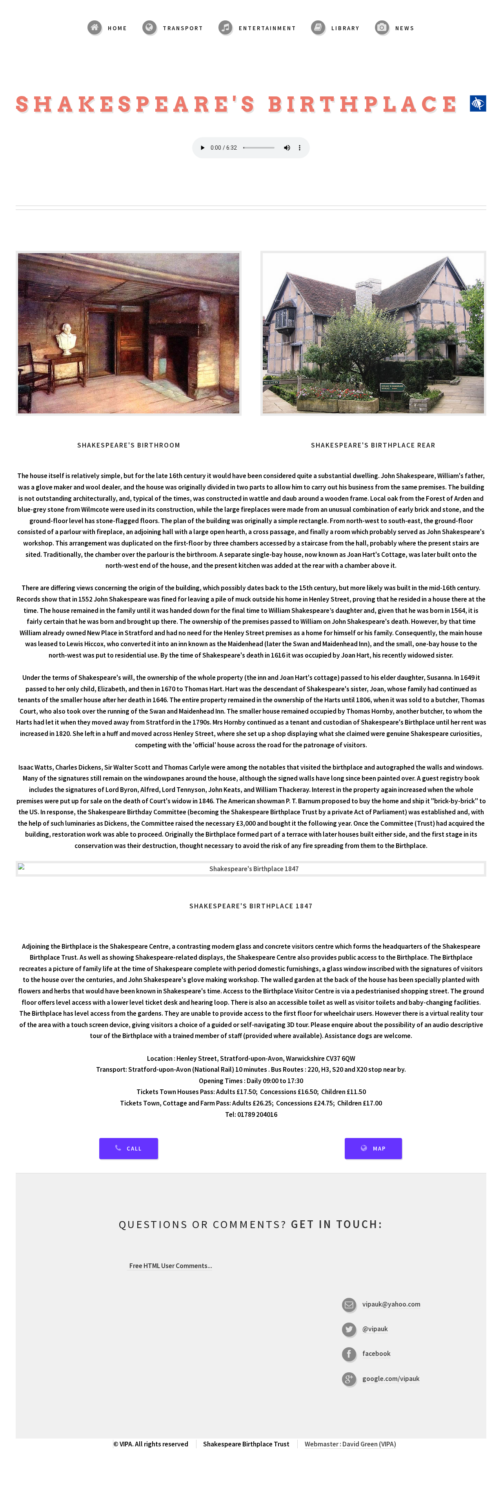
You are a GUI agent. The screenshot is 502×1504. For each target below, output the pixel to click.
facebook (376, 1353)
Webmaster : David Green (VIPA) (350, 1444)
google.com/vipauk (391, 1378)
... (170, 1265)
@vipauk (375, 1329)
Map (379, 1148)
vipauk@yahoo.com (391, 1304)
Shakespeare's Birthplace (243, 104)
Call (134, 1148)
